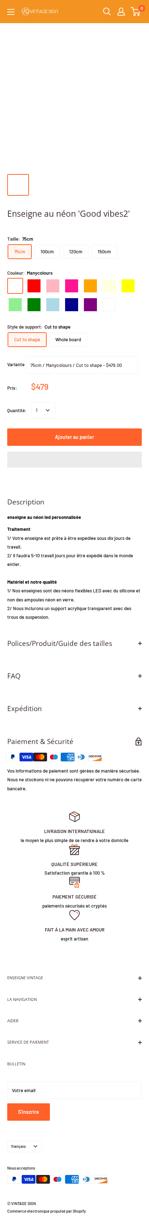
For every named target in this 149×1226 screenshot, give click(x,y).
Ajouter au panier (74, 437)
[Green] (34, 304)
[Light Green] (15, 304)
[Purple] (90, 304)
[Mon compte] (121, 12)
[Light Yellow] (109, 285)
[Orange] (90, 285)
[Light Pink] (52, 285)
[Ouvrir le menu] (10, 12)
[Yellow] (128, 285)
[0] (135, 11)
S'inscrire (28, 1112)
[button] (74, 460)
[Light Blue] (52, 304)
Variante (16, 364)
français (18, 1146)
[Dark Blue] (71, 304)
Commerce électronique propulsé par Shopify (46, 1211)
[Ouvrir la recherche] (107, 12)
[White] (109, 304)
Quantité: (17, 410)
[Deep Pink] (71, 285)
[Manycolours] (15, 285)
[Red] (34, 285)
